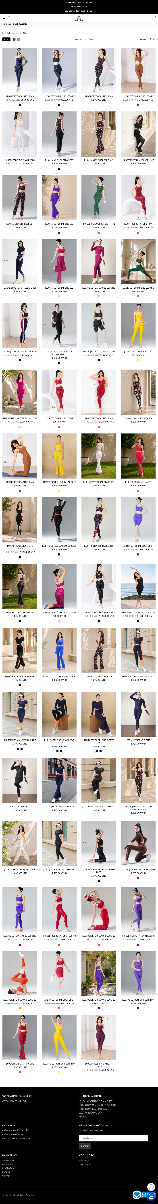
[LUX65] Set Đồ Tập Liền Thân (99, 418)
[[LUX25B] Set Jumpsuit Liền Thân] (98, 197)
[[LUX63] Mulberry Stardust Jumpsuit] (98, 1037)
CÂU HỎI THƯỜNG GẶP (90, 1113)
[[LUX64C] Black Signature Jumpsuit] (19, 519)
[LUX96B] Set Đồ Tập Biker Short (99, 352)
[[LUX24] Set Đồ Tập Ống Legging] (59, 392)
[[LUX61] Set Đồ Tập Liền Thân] (19, 456)
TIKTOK (6, 1176)
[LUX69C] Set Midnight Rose (98, 676)
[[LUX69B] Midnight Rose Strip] (98, 519)
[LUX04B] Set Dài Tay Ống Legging (98, 288)
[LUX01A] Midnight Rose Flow (98, 160)
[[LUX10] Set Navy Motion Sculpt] (19, 714)
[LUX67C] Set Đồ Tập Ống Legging (19, 1000)
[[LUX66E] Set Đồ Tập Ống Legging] (19, 909)
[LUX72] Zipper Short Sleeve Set (20, 288)
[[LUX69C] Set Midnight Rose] (98, 650)
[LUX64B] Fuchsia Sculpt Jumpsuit (20, 418)
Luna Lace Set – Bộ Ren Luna (19, 676)
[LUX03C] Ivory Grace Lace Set (98, 482)
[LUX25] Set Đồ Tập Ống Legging (138, 288)
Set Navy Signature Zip (138, 740)
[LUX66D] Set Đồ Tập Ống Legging (59, 936)
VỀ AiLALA (84, 1160)
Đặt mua (85, 1146)
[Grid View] (14, 39)
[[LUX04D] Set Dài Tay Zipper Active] (138, 843)
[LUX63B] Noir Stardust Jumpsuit (138, 612)
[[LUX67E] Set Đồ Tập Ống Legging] (138, 909)
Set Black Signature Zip (20, 807)
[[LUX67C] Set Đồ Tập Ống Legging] (19, 973)
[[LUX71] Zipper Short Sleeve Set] (59, 843)
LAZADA (6, 1172)
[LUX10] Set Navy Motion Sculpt (20, 740)
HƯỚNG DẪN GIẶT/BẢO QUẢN (93, 1109)
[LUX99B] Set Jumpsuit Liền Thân (138, 1000)
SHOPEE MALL (9, 1160)
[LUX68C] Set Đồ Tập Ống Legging (59, 612)
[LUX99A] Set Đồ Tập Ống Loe (59, 224)
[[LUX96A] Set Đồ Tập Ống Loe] (19, 586)
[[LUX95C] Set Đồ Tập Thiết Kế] (138, 325)
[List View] (18, 39)
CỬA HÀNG (84, 1164)
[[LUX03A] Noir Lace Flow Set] (59, 134)
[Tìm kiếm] (9, 18)
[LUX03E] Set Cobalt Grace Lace (59, 676)
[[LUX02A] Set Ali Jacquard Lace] (19, 843)
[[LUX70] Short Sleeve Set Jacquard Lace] (59, 325)
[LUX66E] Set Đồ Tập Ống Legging (19, 936)
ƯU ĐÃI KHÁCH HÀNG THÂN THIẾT (95, 1101)
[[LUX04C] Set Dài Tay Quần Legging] (59, 519)
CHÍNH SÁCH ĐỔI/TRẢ (12, 1134)
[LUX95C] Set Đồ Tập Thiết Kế (138, 352)
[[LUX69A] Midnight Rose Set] (19, 197)
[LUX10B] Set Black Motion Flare (98, 807)
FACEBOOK (7, 1164)
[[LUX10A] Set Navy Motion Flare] (59, 780)
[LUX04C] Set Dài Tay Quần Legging (59, 546)
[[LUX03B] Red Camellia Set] (138, 456)
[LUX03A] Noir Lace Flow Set (59, 160)
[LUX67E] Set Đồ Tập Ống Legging (138, 936)
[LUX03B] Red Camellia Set (138, 482)
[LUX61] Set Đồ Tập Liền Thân (20, 482)
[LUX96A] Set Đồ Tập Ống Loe (20, 612)
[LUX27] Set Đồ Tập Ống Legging (19, 160)
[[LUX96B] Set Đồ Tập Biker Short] (98, 325)
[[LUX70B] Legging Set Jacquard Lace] (98, 843)
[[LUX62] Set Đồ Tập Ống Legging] (138, 70)
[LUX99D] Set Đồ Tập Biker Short (138, 546)
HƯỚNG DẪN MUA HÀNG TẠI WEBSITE (97, 1105)
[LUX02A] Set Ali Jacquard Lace (19, 870)
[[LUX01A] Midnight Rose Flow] (98, 134)
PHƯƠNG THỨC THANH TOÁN (16, 1138)
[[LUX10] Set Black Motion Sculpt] (138, 650)
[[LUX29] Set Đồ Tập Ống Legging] (98, 586)
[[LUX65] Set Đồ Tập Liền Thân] (98, 392)
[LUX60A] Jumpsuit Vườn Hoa (138, 418)
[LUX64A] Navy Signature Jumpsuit (20, 352)
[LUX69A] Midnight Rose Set (19, 224)
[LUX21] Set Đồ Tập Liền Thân (99, 96)
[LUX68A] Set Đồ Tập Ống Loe (59, 288)
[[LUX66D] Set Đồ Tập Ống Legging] (59, 909)
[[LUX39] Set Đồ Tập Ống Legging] (59, 70)
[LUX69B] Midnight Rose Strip (98, 546)
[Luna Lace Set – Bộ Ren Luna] (19, 650)
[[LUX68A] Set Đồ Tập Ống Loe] (59, 261)
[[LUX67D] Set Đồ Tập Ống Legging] (98, 909)
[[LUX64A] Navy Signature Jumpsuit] (19, 325)
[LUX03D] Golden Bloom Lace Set (59, 482)
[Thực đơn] (3, 18)
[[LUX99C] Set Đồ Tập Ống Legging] (98, 973)
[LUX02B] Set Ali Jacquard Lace (138, 160)
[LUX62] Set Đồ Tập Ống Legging (138, 96)
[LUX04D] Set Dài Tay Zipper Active (138, 870)
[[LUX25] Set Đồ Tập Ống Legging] (138, 261)
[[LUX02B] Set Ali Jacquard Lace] (138, 134)
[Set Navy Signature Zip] (138, 714)
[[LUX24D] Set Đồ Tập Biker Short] (59, 973)
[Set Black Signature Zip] (19, 780)
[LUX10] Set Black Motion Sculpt (138, 676)
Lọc (6, 39)
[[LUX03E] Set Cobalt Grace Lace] (59, 650)
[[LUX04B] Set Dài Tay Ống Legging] (98, 261)
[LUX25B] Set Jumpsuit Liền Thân (99, 224)
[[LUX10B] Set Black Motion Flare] (98, 780)
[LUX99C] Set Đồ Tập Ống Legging (98, 1000)
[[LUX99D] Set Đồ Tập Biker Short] (138, 519)
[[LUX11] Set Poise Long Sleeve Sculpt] (59, 714)
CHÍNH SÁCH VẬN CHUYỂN (15, 1131)
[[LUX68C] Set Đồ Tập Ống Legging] (59, 586)
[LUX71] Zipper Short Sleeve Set (59, 870)
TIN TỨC (83, 1117)
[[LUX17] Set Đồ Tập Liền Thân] (19, 70)
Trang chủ (6, 24)
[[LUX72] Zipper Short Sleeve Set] (19, 261)
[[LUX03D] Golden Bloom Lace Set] (59, 456)
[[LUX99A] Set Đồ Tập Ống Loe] (59, 197)
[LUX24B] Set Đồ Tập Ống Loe (20, 1064)
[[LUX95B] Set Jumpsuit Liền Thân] (59, 1037)
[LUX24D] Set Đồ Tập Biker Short (59, 1000)
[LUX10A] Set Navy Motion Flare (59, 807)
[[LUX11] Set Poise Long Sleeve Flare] (98, 714)
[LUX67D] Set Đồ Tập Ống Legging (98, 936)
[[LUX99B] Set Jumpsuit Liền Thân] (138, 973)
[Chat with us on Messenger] (151, 1187)
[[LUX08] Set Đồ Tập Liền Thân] (138, 197)
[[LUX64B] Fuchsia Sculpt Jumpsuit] (19, 392)
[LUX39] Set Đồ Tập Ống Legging (59, 96)
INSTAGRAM (8, 1168)
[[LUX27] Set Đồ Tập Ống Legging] (19, 134)
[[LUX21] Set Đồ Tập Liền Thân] (98, 70)
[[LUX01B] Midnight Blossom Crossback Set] (138, 780)
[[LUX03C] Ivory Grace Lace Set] (98, 456)
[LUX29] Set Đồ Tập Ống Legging (98, 612)
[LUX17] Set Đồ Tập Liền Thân (20, 96)
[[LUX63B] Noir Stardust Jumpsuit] (138, 586)
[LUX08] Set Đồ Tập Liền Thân (138, 224)
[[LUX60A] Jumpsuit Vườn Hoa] (138, 392)
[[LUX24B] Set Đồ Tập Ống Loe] (19, 1037)
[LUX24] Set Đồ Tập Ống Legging (59, 418)
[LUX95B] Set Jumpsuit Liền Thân (59, 1064)
